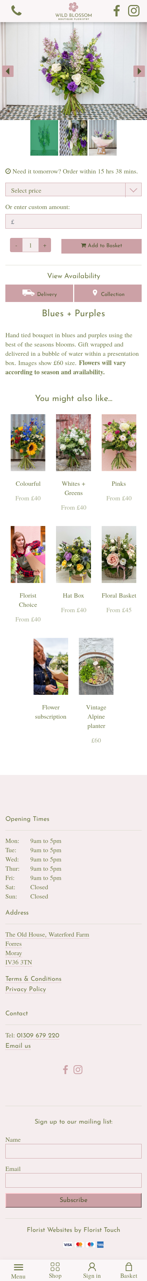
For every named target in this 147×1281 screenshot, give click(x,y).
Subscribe (73, 1200)
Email (13, 1168)
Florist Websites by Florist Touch (73, 1230)
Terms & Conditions (33, 979)
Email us (18, 1046)
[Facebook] (116, 11)
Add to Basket (104, 246)
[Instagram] (133, 11)
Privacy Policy (25, 989)
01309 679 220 (38, 1036)
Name (13, 1139)
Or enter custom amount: (37, 206)
